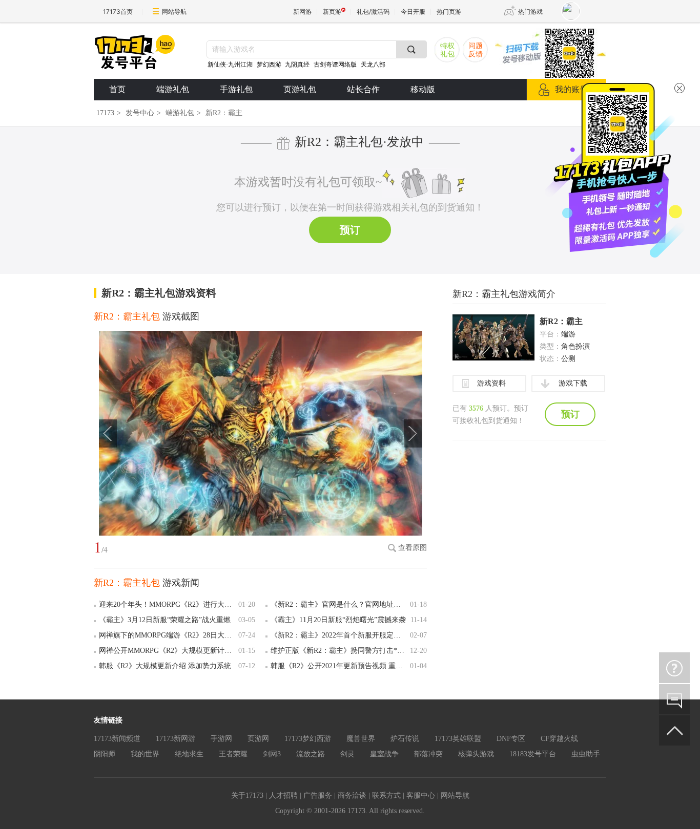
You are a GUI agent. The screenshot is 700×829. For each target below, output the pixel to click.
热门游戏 (530, 11)
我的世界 (145, 754)
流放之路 (310, 754)
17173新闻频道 (117, 738)
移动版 (422, 89)
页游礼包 (299, 89)
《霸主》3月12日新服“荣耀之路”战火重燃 (165, 620)
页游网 (258, 738)
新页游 (332, 11)
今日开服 (413, 11)
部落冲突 (428, 754)
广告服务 (317, 795)
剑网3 (272, 754)
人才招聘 (283, 795)
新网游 (302, 11)
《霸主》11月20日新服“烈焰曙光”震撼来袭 (338, 620)
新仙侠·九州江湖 (230, 64)
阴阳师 (104, 754)
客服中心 (420, 795)
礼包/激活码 (373, 11)
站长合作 (363, 89)
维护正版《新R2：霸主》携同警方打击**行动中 (338, 650)
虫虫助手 (585, 754)
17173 (105, 113)
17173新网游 (175, 738)
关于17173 (247, 795)
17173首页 (118, 11)
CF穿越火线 (559, 738)
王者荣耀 (233, 754)
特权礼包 (447, 50)
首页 (117, 89)
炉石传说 (404, 738)
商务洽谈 (352, 795)
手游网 (221, 738)
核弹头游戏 (476, 754)
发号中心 (140, 113)
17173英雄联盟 (458, 738)
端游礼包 (172, 89)
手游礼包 (236, 89)
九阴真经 (297, 64)
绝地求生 (189, 754)
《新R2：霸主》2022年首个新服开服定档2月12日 (338, 635)
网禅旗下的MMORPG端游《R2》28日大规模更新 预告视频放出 (167, 635)
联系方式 (386, 795)
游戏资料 (491, 383)
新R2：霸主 (561, 321)
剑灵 (347, 754)
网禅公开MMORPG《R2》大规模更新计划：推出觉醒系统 (167, 650)
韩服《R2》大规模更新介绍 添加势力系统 (165, 666)
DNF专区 (511, 738)
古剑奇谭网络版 (335, 64)
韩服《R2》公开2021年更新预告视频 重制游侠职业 (338, 666)
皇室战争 (384, 754)
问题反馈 (475, 50)
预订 (350, 230)
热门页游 (449, 11)
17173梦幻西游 (307, 738)
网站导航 (174, 11)
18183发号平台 (532, 754)
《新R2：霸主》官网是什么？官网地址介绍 (338, 604)
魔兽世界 (360, 738)
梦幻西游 (270, 64)
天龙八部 (373, 64)
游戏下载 (573, 383)
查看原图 (412, 547)
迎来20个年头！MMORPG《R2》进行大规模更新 (167, 604)
